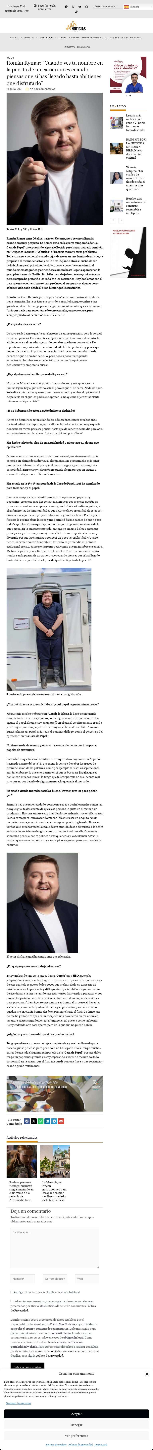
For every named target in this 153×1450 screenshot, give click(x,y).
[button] (147, 1374)
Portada (14, 38)
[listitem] (128, 123)
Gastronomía (112, 38)
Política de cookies (56, 1444)
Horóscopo (69, 47)
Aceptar (76, 1414)
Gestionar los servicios (18, 1403)
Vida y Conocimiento (131, 38)
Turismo (63, 38)
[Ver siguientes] (121, 220)
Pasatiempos (83, 47)
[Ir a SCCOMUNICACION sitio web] (128, 252)
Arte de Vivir (46, 38)
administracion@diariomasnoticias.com (60, 1351)
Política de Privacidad (49, 1355)
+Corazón (74, 38)
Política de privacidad (81, 1444)
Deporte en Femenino (92, 38)
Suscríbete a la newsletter (47, 7)
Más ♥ (10, 58)
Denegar (76, 1425)
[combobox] (112, 6)
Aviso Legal (101, 1444)
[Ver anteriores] (113, 220)
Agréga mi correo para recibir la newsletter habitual (46, 1292)
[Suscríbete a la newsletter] (35, 5)
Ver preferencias (76, 1436)
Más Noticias (27, 38)
